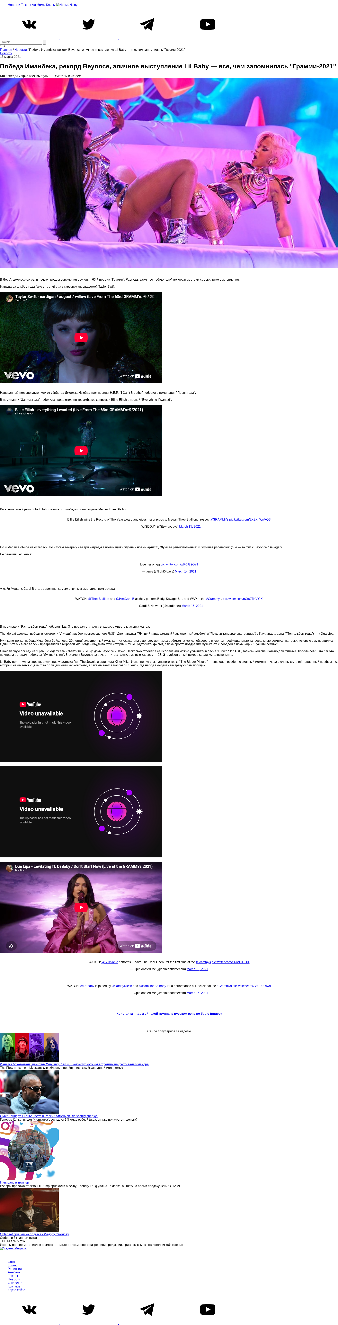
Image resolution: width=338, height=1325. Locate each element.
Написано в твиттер (14, 1182)
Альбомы (38, 4)
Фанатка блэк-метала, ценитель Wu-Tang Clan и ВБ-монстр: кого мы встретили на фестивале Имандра (74, 1064)
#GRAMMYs (219, 519)
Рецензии (15, 1268)
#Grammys (213, 598)
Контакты (14, 1286)
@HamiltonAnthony (152, 986)
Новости (14, 4)
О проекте (15, 1283)
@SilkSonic (110, 962)
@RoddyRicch (122, 986)
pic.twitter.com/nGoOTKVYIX (243, 598)
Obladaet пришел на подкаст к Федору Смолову (34, 1234)
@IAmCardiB (125, 598)
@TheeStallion (98, 598)
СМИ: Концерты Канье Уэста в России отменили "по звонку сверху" (49, 1116)
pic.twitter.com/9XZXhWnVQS (250, 519)
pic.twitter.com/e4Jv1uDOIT (231, 962)
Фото (11, 1261)
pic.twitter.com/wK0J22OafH (180, 564)
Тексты (26, 4)
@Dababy (87, 986)
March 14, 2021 (185, 571)
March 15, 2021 (190, 526)
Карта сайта (16, 1290)
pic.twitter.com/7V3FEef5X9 (252, 986)
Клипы (51, 4)
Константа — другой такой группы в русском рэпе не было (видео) (169, 1013)
